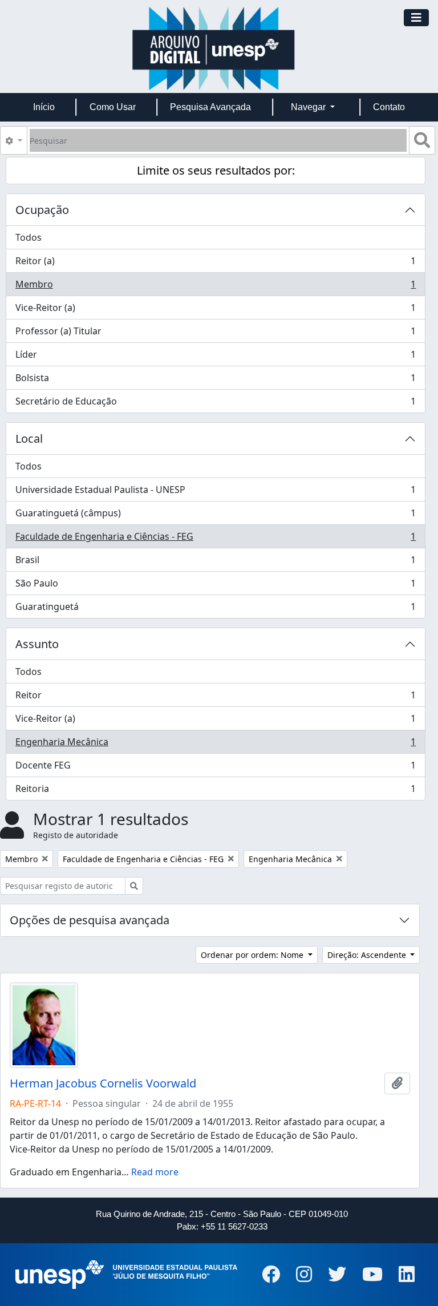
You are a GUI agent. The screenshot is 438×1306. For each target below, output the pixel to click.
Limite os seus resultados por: (216, 170)
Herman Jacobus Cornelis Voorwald (103, 1083)
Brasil (215, 562)
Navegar (309, 107)
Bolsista (215, 380)
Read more (155, 1172)
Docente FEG (215, 768)
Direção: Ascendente (367, 954)
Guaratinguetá (215, 609)
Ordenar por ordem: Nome (253, 954)
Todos (28, 237)
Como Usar (113, 107)
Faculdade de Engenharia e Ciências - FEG (215, 539)
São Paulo (215, 586)
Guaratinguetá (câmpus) (215, 516)
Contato (389, 107)
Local (29, 438)
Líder (215, 357)
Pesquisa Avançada (210, 107)
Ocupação (42, 209)
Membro (215, 287)
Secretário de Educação (215, 404)
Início (44, 107)
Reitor (215, 698)
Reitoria (215, 791)
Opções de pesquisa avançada (89, 920)
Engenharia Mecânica (215, 744)
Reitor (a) (215, 263)
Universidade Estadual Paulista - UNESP (215, 492)
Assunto (37, 644)
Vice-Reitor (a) (215, 310)
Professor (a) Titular (215, 334)
